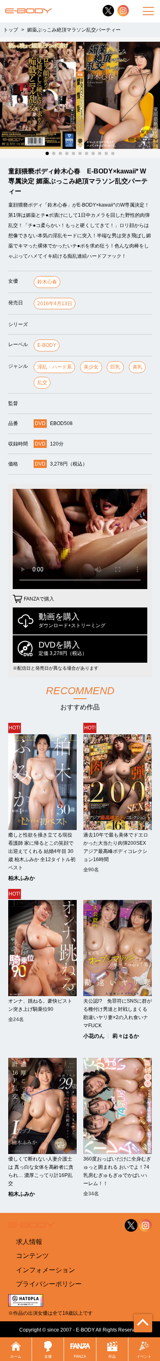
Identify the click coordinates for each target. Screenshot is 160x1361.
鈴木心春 (47, 282)
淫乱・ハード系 (54, 367)
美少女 (91, 367)
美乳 (137, 367)
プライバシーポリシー (49, 1283)
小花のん (94, 1036)
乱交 (42, 382)
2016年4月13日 (54, 303)
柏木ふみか (21, 878)
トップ (10, 29)
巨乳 (115, 367)
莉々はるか (125, 1036)
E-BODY (46, 345)
